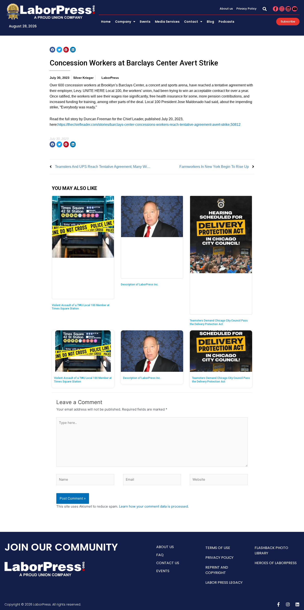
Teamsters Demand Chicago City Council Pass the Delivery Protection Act (219, 322)
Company (123, 21)
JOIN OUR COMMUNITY (61, 547)
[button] (264, 8)
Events (145, 21)
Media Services (167, 21)
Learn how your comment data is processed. (154, 506)
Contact (191, 21)
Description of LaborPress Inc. (139, 284)
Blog (210, 21)
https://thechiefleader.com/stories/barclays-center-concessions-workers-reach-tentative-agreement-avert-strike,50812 (149, 124)
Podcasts (226, 21)
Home (106, 21)
